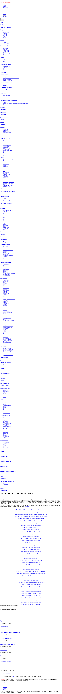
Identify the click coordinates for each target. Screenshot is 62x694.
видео (4, 9)
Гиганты (4, 252)
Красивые (5, 286)
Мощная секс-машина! (6, 638)
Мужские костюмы (7, 423)
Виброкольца (5, 337)
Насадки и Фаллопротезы (8, 333)
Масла (4, 220)
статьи (12, 676)
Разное (4, 434)
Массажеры (5, 297)
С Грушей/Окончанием (7, 246)
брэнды (4, 8)
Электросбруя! (4, 626)
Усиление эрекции (7, 160)
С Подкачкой (5, 267)
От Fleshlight (5, 336)
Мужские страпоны (7, 342)
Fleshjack (5, 329)
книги (4, 10)
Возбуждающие (6, 146)
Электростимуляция (7, 274)
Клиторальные (6, 280)
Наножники (5, 54)
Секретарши (5, 420)
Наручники (5, 48)
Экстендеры (5, 332)
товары (4, 5)
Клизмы (4, 90)
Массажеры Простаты (7, 327)
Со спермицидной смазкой (8, 182)
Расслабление (6, 199)
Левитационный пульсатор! (7, 644)
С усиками (5, 173)
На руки (4, 408)
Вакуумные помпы (7, 133)
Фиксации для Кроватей (8, 53)
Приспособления (6, 227)
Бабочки (4, 307)
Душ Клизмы (5, 270)
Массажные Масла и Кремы (8, 210)
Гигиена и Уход (6, 131)
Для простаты (6, 269)
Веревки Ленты (6, 51)
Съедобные (5, 228)
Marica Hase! (3, 650)
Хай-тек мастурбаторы (7, 340)
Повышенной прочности (8, 183)
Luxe (4, 171)
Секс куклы (5, 330)
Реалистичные (6, 293)
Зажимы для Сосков (7, 79)
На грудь (5, 406)
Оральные (5, 140)
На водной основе (6, 148)
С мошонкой (5, 259)
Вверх (4, 607)
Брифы (4, 444)
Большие (5, 294)
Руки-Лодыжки (6, 50)
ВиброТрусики (6, 311)
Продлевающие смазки (7, 150)
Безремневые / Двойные (8, 349)
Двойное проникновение (8, 255)
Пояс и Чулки (6, 391)
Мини (4, 248)
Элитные (5, 306)
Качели (4, 102)
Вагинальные (5, 141)
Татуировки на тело (7, 405)
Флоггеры (5, 33)
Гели (4, 229)
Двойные (5, 304)
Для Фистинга (6, 155)
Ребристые (5, 178)
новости (4, 6)
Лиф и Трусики (6, 392)
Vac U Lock (5, 353)
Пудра (4, 223)
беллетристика (6, 485)
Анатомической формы (8, 185)
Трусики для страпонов (8, 355)
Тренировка (5, 161)
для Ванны (5, 212)
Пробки (4, 265)
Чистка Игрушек (6, 365)
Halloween (5, 435)
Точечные (5, 179)
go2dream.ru (5, 2)
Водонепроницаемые (7, 295)
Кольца (4, 331)
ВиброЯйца (5, 301)
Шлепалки (5, 34)
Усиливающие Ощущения (8, 153)
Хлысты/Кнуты (6, 32)
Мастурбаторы (6, 325)
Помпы (4, 334)
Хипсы (4, 446)
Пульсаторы (5, 305)
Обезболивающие (6, 144)
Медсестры (5, 421)
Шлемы (4, 42)
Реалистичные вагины (7, 339)
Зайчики (4, 429)
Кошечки (5, 431)
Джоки (4, 448)
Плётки (4, 37)
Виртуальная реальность (8, 343)
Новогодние (5, 422)
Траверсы (5, 49)
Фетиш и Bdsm (6, 436)
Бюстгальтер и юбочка (7, 396)
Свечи (4, 219)
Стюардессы (5, 432)
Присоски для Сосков (7, 80)
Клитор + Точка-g (6, 303)
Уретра (4, 68)
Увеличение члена (6, 163)
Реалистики (5, 247)
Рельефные (5, 256)
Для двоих (5, 283)
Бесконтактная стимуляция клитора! (10, 632)
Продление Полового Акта (8, 159)
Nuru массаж (5, 225)
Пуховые (5, 35)
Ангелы (4, 437)
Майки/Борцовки (6, 442)
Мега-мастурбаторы (7, 338)
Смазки (4, 198)
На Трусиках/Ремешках (8, 350)
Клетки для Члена (6, 96)
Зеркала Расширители (7, 89)
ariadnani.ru (27, 506)
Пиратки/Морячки (7, 426)
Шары (4, 59)
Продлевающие (6, 180)
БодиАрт (5, 211)
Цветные (5, 175)
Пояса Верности (6, 95)
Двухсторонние (6, 253)
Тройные (5, 292)
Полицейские (6, 428)
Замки (4, 97)
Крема (4, 224)
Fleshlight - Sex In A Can (8, 326)
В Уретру (5, 85)
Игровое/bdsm (6, 447)
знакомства (5, 12)
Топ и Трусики (6, 393)
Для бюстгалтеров (6, 413)
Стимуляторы (6, 266)
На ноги (4, 407)
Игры (4, 213)
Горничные (5, 427)
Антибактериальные (7, 145)
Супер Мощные (6, 290)
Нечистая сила (6, 424)
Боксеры (4, 445)
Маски (4, 412)
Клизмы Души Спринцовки (8, 200)
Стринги (5, 443)
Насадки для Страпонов (8, 250)
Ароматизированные (7, 174)
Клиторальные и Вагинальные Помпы (11, 78)
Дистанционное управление (9, 273)
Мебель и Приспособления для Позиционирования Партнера (15, 103)
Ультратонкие (6, 177)
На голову (5, 409)
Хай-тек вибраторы (7, 284)
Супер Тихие (5, 296)
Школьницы (5, 433)
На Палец (5, 289)
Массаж (4, 165)
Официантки (5, 418)
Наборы (4, 52)
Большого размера (6, 186)
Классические (6, 172)
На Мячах (5, 251)
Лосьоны (5, 221)
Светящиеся (5, 176)
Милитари (5, 417)
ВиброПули (5, 300)
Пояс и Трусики (6, 390)
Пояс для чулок (6, 410)
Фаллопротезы (6, 352)
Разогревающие (6, 149)
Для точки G (5, 258)
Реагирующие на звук (7, 312)
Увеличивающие (6, 152)
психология (5, 484)
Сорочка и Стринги (7, 394)
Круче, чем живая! (5, 620)
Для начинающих (6, 275)
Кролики (5, 310)
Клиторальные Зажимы (8, 77)
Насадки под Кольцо (7, 348)
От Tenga (5, 341)
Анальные (5, 67)
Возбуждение (5, 130)
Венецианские (6, 43)
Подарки (5, 214)
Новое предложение (5, 655)
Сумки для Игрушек (7, 364)
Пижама (4, 397)
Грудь (4, 134)
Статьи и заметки (6, 673)
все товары (5, 16)
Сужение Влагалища (7, 151)
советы (4, 483)
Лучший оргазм (6, 129)
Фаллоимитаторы (6, 66)
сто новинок (5, 7)
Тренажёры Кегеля (7, 132)
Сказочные (5, 425)
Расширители (5, 60)
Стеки (4, 36)
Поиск (4, 14)
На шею (4, 404)
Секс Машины (6, 104)
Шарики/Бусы (6, 264)
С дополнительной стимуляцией (9, 351)
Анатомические (6, 291)
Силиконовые (6, 147)
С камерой (5, 313)
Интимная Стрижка (7, 135)
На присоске (5, 254)
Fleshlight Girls (6, 328)
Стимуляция (5, 69)
